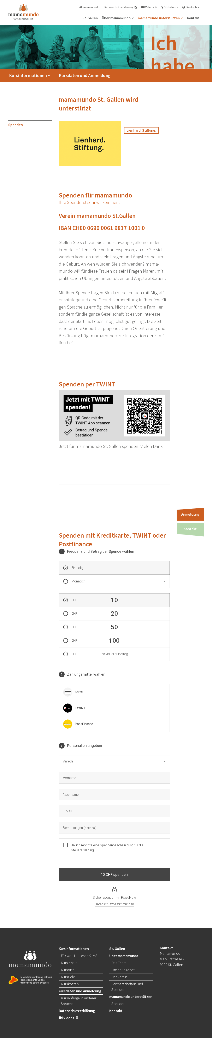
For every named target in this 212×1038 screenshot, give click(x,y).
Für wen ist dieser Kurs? (79, 955)
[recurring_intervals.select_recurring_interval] (165, 581)
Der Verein (119, 976)
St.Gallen (169, 7)
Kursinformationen (28, 75)
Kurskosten (70, 984)
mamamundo (91, 7)
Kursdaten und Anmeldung (85, 75)
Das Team (118, 962)
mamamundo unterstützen (159, 18)
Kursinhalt (69, 962)
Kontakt (193, 18)
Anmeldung (190, 514)
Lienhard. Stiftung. (141, 130)
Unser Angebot (123, 969)
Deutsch (191, 7)
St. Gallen (90, 18)
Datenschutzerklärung (119, 7)
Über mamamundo (116, 18)
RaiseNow (128, 898)
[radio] (114, 692)
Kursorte (67, 969)
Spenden (15, 124)
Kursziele (68, 976)
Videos (150, 7)
